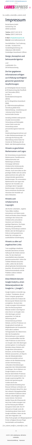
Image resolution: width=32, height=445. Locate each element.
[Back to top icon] (16, 431)
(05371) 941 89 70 (11, 1)
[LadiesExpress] (16, 7)
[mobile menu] (30, 7)
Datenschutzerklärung (12, 440)
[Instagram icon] (16, 3)
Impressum (22, 440)
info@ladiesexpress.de (21, 1)
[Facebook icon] (15, 3)
